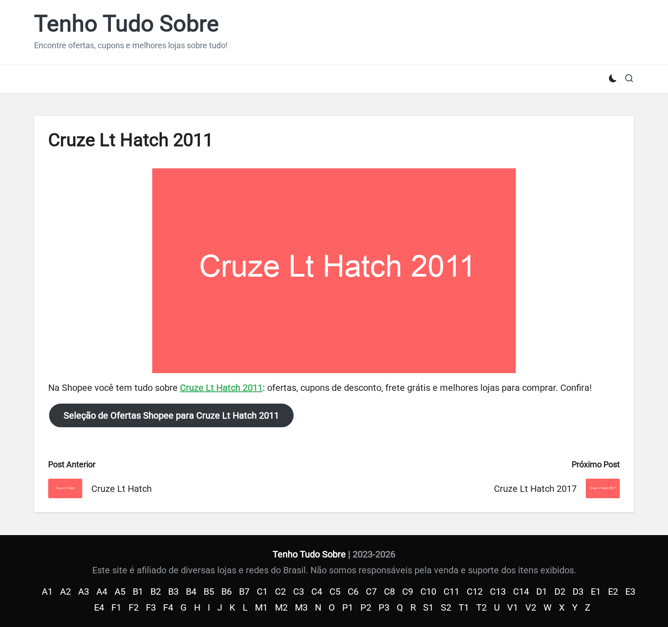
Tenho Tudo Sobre (126, 23)
